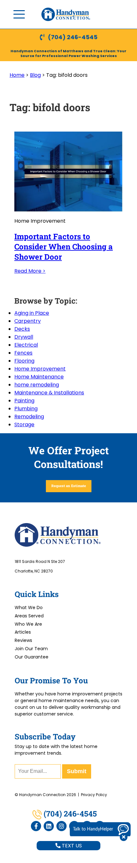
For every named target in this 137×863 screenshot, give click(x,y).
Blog (35, 75)
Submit (76, 771)
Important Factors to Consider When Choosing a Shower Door (63, 246)
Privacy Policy (94, 794)
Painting (24, 400)
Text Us (71, 845)
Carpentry (27, 321)
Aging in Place (31, 313)
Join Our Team (31, 648)
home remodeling (36, 384)
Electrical (26, 345)
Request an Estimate (68, 485)
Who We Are (28, 624)
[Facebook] (36, 826)
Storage (24, 424)
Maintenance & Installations (49, 392)
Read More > (30, 271)
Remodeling (29, 416)
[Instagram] (61, 826)
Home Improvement (40, 368)
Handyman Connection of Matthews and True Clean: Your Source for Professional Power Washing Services (68, 53)
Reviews (23, 640)
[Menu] (19, 14)
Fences (23, 352)
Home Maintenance (39, 376)
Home (17, 75)
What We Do (29, 607)
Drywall (23, 337)
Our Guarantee (31, 657)
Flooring (24, 360)
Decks (22, 329)
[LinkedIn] (49, 826)
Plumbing (26, 408)
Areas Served (29, 616)
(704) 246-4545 (72, 37)
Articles (23, 632)
